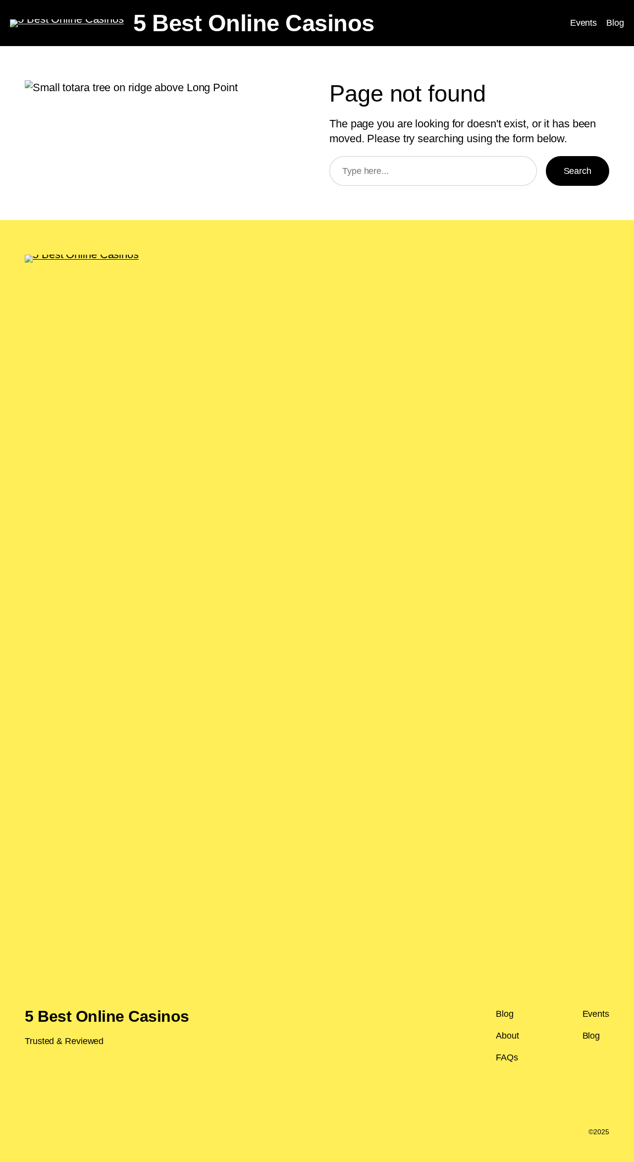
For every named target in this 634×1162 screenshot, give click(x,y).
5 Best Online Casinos (253, 23)
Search (577, 171)
